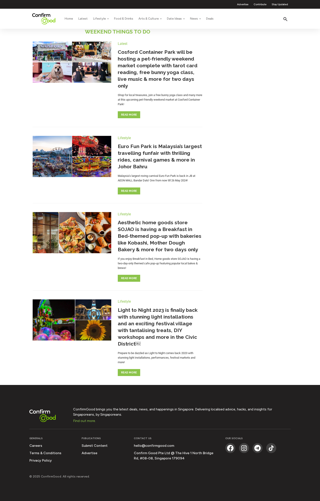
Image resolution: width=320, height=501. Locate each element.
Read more (129, 114)
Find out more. (84, 421)
